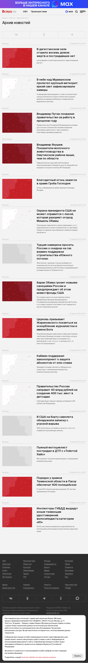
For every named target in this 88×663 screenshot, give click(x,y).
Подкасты (69, 567)
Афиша (46, 570)
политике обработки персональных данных (38, 657)
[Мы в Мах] (69, 11)
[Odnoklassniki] (27, 598)
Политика (6, 567)
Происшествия (39, 11)
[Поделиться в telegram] (72, 34)
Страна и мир (49, 574)
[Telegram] (44, 598)
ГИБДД (68, 588)
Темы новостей (71, 585)
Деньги (47, 567)
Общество (27, 564)
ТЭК (24, 577)
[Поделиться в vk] (16, 34)
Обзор (67, 564)
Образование (28, 570)
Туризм (26, 574)
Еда (66, 577)
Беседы (47, 561)
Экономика (69, 570)
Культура (26, 567)
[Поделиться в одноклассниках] (44, 34)
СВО (25, 11)
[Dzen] (60, 598)
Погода (47, 577)
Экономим (69, 561)
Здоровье (69, 574)
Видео (5, 585)
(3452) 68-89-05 (52, 613)
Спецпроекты (28, 588)
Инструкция (7, 577)
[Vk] (10, 598)
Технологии (6, 574)
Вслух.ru (9, 11)
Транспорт (6, 564)
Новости (12, 18)
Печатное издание (51, 588)
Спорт (4, 570)
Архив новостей (22, 18)
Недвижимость (50, 564)
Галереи (26, 585)
